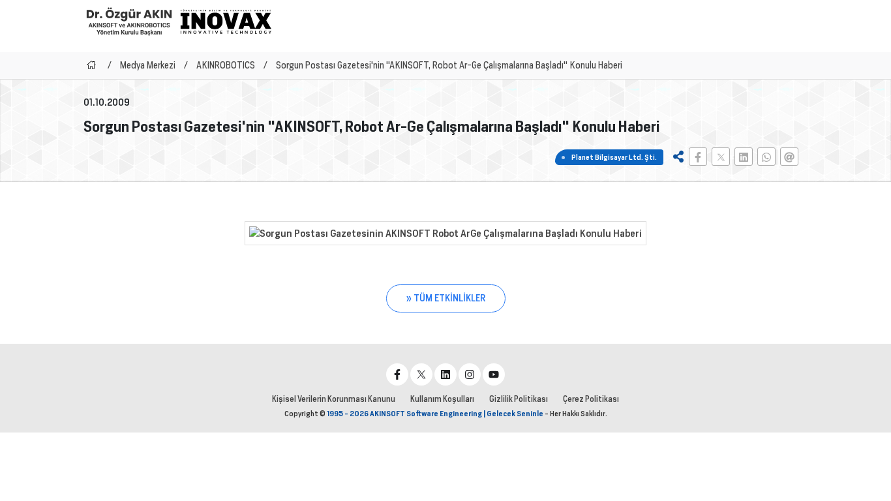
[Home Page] (91, 65)
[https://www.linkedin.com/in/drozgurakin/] (445, 374)
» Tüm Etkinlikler (445, 298)
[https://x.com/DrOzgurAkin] (421, 374)
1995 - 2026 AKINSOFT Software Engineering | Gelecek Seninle (435, 413)
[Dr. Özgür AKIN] (129, 21)
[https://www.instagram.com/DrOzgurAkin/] (470, 374)
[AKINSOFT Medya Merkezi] (225, 21)
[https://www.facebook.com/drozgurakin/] (397, 374)
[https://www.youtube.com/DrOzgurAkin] (494, 374)
